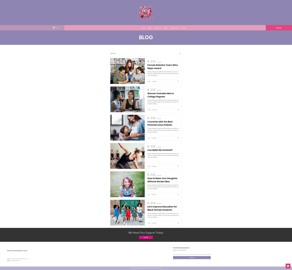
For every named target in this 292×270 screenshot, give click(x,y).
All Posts (112, 53)
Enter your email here (179, 250)
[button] (279, 27)
